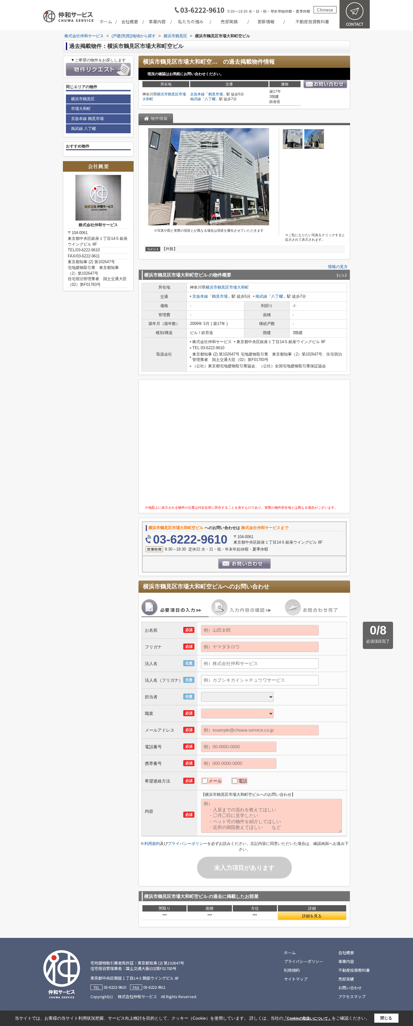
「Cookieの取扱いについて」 (307, 1018)
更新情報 (266, 21)
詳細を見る (312, 916)
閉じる (386, 1018)
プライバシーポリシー (187, 843)
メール (215, 780)
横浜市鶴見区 (168, 94)
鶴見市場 (215, 94)
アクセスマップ (352, 996)
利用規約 (152, 843)
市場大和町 (239, 287)
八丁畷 (210, 99)
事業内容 (157, 21)
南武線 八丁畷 (83, 128)
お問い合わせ (350, 988)
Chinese (325, 10)
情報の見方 (338, 266)
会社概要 (129, 21)
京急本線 (197, 94)
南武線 (195, 99)
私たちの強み (190, 21)
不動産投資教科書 (312, 21)
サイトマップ (295, 979)
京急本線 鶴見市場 (87, 118)
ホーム (105, 21)
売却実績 (229, 21)
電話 (242, 780)
